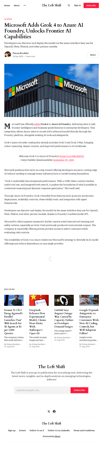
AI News (8, 19)
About (17, 5)
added (37, 124)
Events (22, 430)
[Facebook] (54, 411)
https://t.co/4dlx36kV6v (72, 156)
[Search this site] (69, 5)
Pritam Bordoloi (21, 53)
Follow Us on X (37, 430)
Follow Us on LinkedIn (59, 430)
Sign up (11, 430)
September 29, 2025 (63, 159)
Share (93, 55)
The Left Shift (51, 5)
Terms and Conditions (84, 430)
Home (7, 5)
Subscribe (91, 5)
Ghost (57, 436)
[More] (25, 5)
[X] (48, 411)
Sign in (77, 5)
